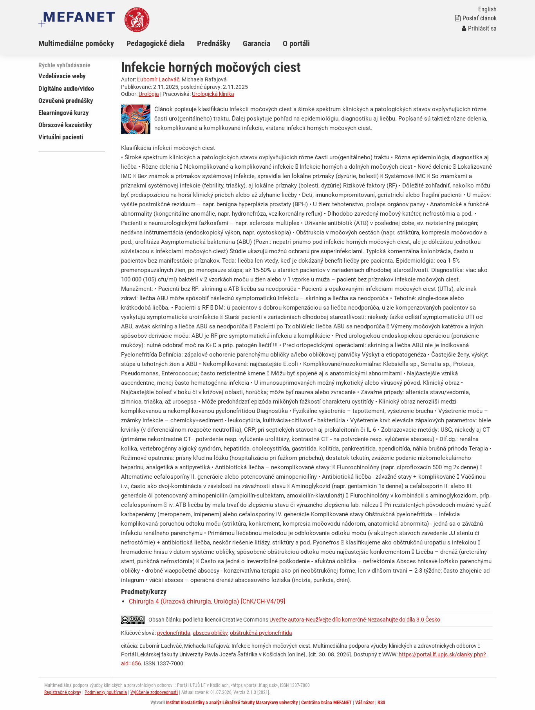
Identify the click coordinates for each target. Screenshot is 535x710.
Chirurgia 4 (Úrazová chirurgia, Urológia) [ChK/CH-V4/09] (207, 601)
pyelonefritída (173, 633)
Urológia (149, 94)
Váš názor (364, 702)
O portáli (296, 43)
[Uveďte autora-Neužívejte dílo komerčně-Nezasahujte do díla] (134, 619)
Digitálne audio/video (66, 88)
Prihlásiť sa (482, 28)
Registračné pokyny (62, 692)
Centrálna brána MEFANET (326, 702)
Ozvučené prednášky (65, 101)
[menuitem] (82, 43)
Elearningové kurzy (63, 113)
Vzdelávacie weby (62, 76)
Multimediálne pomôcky (76, 43)
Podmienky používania (106, 692)
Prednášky (213, 43)
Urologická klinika (213, 94)
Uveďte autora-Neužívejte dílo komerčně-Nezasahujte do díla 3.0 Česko (354, 619)
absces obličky (210, 633)
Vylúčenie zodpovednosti (154, 692)
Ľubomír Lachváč (158, 79)
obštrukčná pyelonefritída (261, 633)
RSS (381, 702)
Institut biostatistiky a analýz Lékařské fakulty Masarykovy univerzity (232, 702)
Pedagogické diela (155, 43)
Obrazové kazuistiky (65, 125)
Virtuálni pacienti (60, 137)
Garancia (256, 43)
